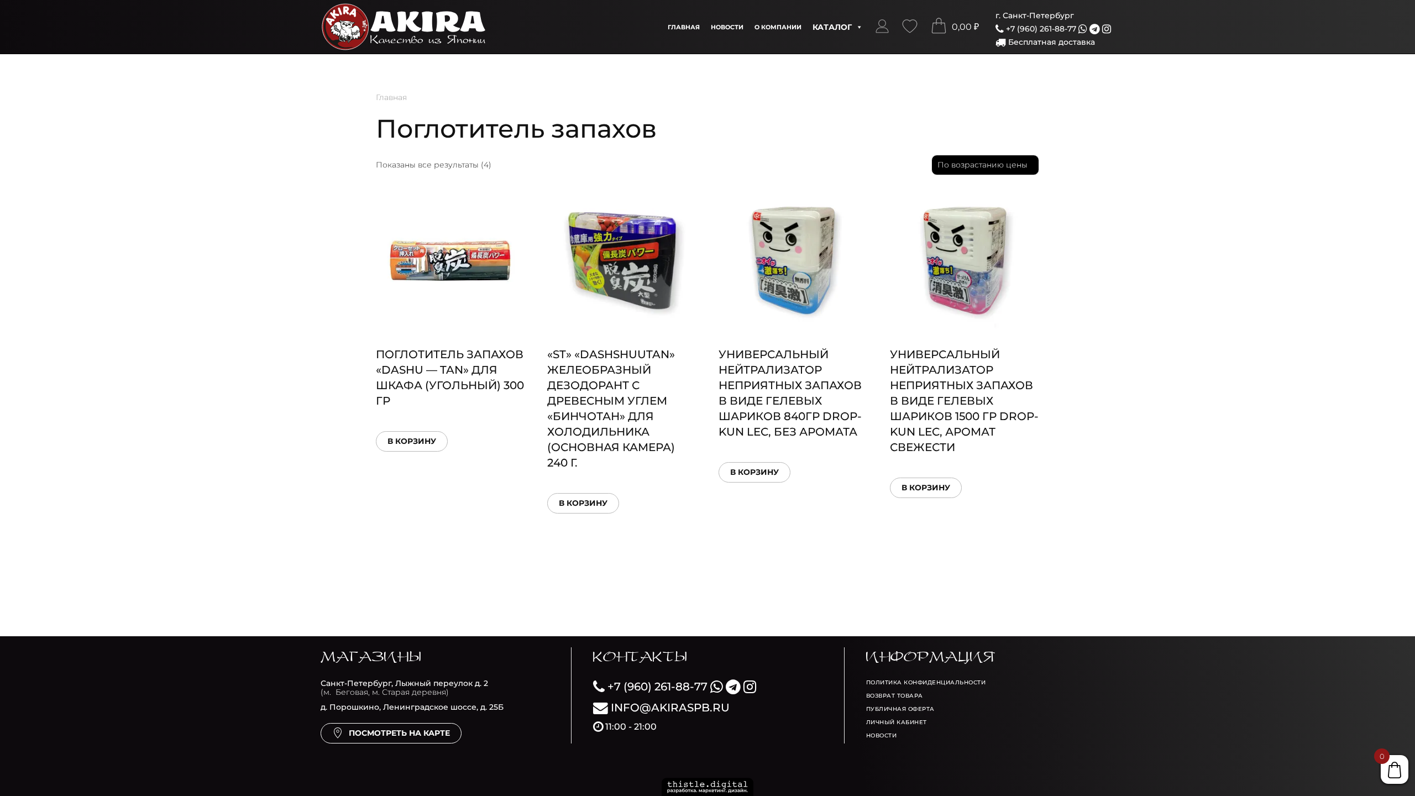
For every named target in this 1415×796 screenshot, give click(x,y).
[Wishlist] (910, 27)
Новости (727, 27)
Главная (684, 27)
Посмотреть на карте (399, 733)
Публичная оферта (900, 709)
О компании (777, 27)
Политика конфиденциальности (926, 682)
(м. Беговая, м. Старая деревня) (404, 688)
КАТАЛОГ (832, 27)
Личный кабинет (896, 722)
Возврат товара (894, 695)
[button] (882, 27)
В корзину (411, 441)
